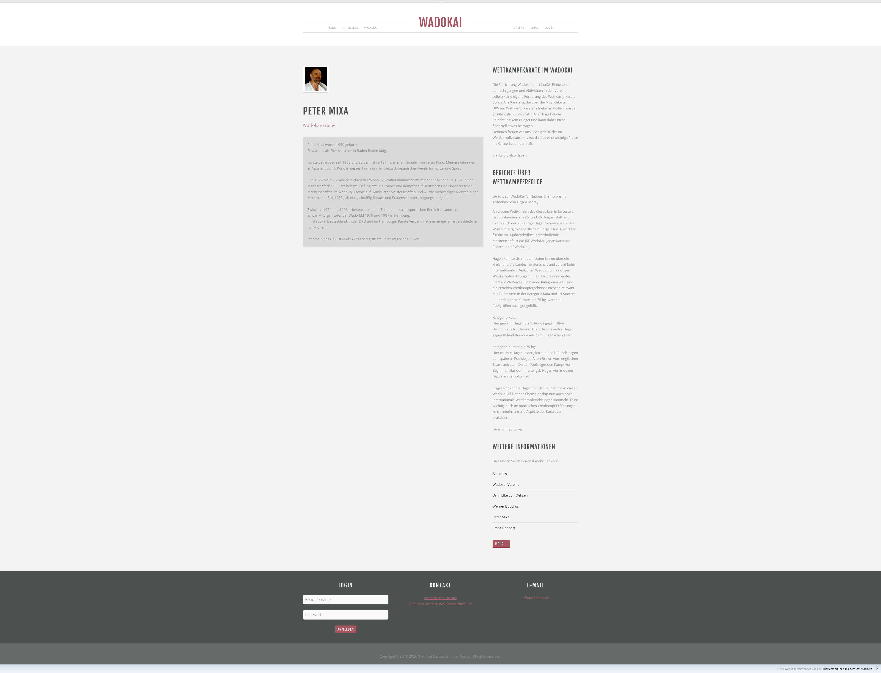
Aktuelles (350, 27)
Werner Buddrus (506, 506)
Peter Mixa (501, 517)
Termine (518, 27)
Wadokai (440, 22)
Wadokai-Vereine (506, 484)
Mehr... (501, 544)
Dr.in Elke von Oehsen (510, 495)
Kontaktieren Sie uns (440, 597)
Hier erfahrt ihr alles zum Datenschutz (847, 669)
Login (548, 27)
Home (332, 27)
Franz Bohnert (504, 527)
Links (534, 27)
